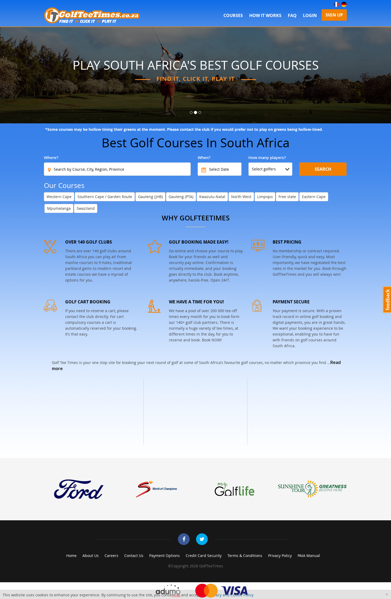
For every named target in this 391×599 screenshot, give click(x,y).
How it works (265, 15)
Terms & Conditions (244, 555)
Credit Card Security (204, 555)
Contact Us (133, 555)
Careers (111, 555)
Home (71, 555)
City (303, 157)
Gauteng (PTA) (181, 196)
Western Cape (59, 196)
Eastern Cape (314, 196)
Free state (287, 196)
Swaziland (86, 208)
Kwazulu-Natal (212, 196)
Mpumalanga (59, 208)
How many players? (267, 157)
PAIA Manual (309, 555)
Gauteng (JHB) (150, 196)
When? (204, 157)
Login (310, 15)
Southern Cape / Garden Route (104, 196)
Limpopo (265, 196)
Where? (51, 157)
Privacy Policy (280, 555)
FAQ (292, 15)
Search (323, 169)
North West (241, 196)
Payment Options (164, 555)
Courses (233, 15)
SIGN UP (334, 15)
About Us (90, 555)
